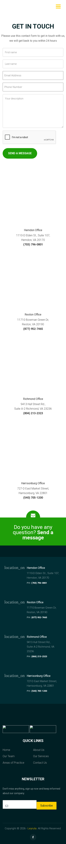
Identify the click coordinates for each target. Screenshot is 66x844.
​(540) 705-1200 (33, 497)
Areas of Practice (13, 762)
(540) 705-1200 (39, 691)
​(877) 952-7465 (33, 329)
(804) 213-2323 (39, 656)
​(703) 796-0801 (33, 244)
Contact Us (40, 762)
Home (6, 750)
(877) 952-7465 (39, 617)
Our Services (41, 756)
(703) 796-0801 (39, 583)
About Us (38, 750)
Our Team (9, 756)
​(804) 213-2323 (33, 413)
